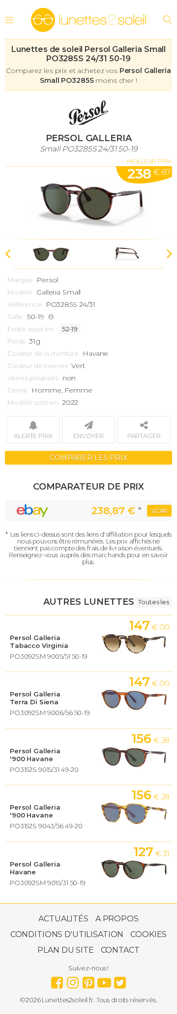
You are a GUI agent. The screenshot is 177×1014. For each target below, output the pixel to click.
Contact (120, 950)
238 (148, 173)
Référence (24, 304)
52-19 (70, 329)
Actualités (63, 918)
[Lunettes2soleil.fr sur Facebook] (57, 980)
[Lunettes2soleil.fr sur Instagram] (73, 980)
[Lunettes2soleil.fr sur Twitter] (120, 980)
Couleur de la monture (43, 353)
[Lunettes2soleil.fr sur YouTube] (104, 980)
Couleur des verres (37, 366)
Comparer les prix (88, 457)
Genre (17, 390)
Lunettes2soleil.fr (88, 20)
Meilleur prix (149, 161)
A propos (117, 918)
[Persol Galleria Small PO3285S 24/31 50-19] (88, 203)
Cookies (148, 934)
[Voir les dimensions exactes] (52, 317)
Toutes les (153, 602)
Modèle (19, 292)
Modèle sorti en (32, 402)
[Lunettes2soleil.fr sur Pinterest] (88, 980)
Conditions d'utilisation (67, 934)
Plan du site (65, 950)
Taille (15, 317)
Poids (16, 341)
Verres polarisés (33, 378)
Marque (19, 280)
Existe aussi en (30, 329)
